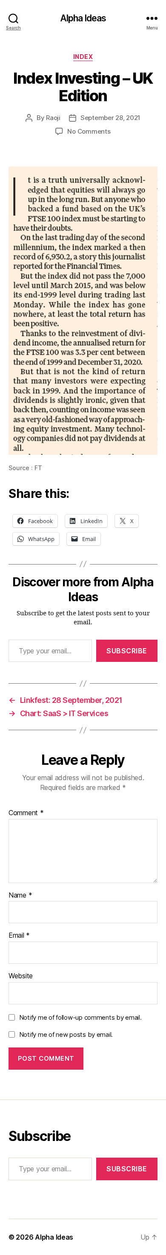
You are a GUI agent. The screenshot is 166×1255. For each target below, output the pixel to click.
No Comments (88, 131)
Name (20, 895)
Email (19, 935)
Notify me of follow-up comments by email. (80, 1017)
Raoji (53, 118)
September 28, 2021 (110, 118)
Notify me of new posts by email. (66, 1034)
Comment (26, 813)
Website (21, 976)
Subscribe (126, 651)
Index (83, 56)
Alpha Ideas (83, 18)
